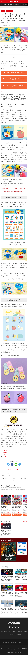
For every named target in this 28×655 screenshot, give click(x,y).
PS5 (8, 4)
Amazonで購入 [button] (6, 514)
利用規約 (20, 631)
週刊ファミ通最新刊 (7, 540)
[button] (22, 546)
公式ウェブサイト (7, 450)
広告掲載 (19, 634)
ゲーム (3, 492)
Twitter (4, 454)
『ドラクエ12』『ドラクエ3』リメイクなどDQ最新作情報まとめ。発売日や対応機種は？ (7, 594)
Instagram (5, 452)
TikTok (4, 456)
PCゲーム (12, 4)
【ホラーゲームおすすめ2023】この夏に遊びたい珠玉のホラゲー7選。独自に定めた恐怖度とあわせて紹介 (7, 578)
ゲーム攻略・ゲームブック (12, 492)
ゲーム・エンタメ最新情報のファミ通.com (8, 7)
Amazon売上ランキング (8, 486)
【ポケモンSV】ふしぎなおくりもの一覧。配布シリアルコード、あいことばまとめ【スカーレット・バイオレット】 (21, 610)
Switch (5, 4)
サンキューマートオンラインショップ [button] (15, 72)
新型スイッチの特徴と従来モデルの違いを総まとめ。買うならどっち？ (21, 594)
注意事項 (25, 631)
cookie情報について (11, 634)
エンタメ (18, 7)
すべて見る (25, 485)
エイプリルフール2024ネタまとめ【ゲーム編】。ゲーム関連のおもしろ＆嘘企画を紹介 (21, 578)
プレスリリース (24, 7)
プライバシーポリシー (12, 631)
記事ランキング (5, 522)
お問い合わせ (4, 631)
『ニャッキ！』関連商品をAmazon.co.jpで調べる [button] (15, 86)
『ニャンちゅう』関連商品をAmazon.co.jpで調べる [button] (15, 78)
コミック (22, 492)
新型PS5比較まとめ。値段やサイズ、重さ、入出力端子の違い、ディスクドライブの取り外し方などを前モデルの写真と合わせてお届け (7, 610)
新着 (1, 4)
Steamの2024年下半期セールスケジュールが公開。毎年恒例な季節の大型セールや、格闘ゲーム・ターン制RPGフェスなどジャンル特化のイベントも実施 (6, 532)
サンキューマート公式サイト (14, 469)
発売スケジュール (18, 4)
